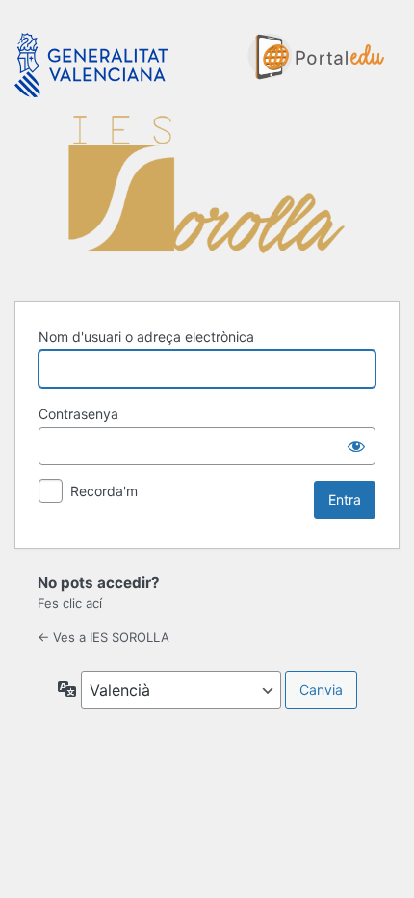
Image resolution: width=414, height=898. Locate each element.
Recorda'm (104, 491)
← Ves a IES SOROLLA (103, 637)
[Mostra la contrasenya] (356, 446)
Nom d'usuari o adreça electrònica (146, 337)
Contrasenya (78, 414)
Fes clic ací (70, 603)
